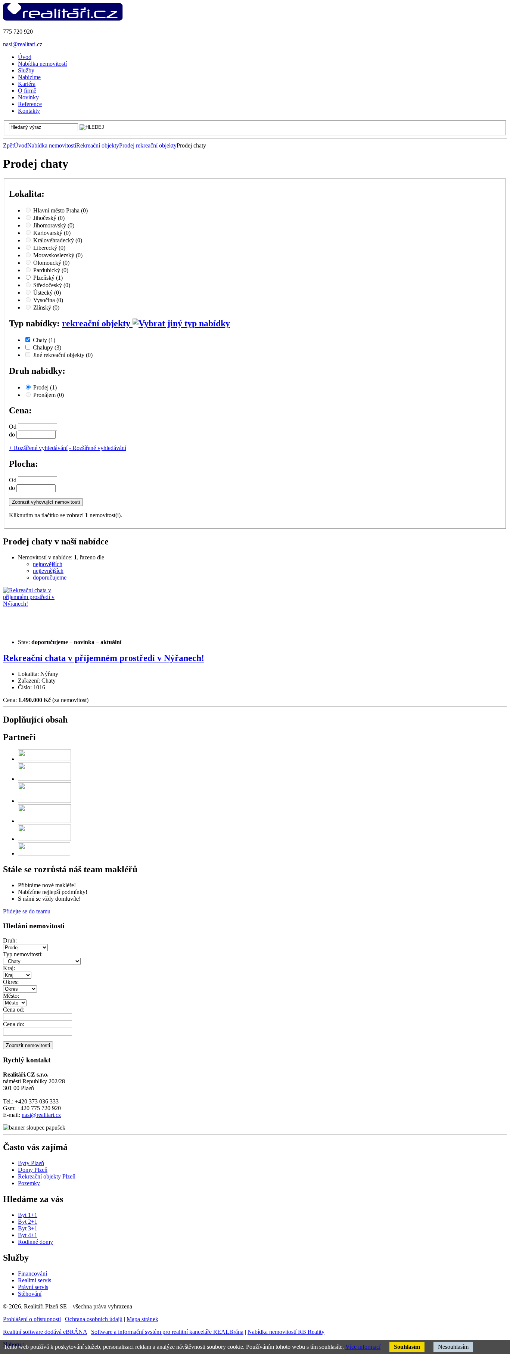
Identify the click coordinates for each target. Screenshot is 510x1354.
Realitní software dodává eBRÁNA (45, 1332)
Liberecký (49, 248)
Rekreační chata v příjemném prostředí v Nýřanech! (103, 658)
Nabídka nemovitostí (51, 145)
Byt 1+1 (27, 1215)
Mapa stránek (142, 1319)
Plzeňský (48, 277)
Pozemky (29, 1183)
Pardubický (50, 270)
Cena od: (13, 1009)
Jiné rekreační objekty (63, 355)
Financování (32, 1273)
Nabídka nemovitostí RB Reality (286, 1332)
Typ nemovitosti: (23, 954)
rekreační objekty (97, 323)
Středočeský (51, 285)
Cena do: (13, 1024)
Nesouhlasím (453, 1347)
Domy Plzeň (32, 1170)
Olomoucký (51, 263)
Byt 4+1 (27, 1235)
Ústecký (47, 292)
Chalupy (47, 347)
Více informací (362, 1347)
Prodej (45, 387)
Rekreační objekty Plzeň (46, 1176)
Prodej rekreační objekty (148, 145)
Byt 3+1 (27, 1228)
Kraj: (9, 968)
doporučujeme (49, 577)
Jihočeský (49, 218)
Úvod (20, 145)
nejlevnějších (48, 571)
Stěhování (29, 1294)
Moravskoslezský (58, 255)
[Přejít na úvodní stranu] (63, 19)
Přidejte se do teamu (26, 911)
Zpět (8, 145)
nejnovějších (47, 564)
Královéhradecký (57, 240)
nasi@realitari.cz (22, 44)
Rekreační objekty (97, 145)
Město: (11, 996)
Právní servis (33, 1287)
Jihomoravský (53, 225)
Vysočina (48, 300)
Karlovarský (52, 233)
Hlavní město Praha (60, 210)
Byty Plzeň (31, 1163)
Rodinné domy (35, 1242)
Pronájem (48, 395)
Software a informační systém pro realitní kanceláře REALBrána (167, 1332)
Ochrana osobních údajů (93, 1319)
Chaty (44, 340)
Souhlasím (407, 1347)
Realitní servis (34, 1280)
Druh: (10, 940)
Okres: (11, 982)
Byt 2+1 (27, 1221)
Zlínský (46, 307)
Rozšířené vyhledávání (38, 448)
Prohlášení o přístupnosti (32, 1319)
